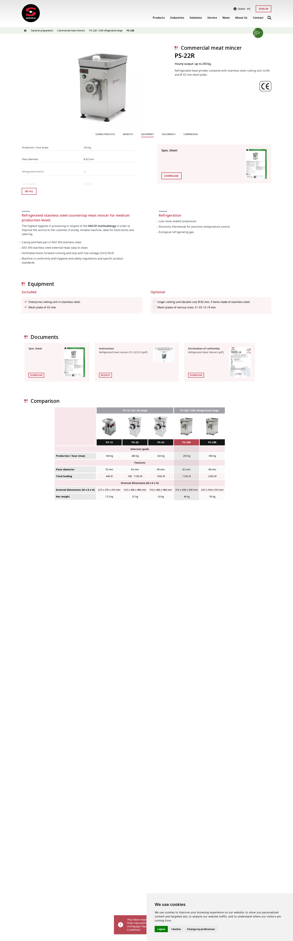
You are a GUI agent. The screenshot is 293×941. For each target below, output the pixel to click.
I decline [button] (176, 929)
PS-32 (161, 442)
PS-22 (135, 442)
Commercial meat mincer (211, 47)
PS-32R (212, 442)
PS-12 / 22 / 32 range (135, 410)
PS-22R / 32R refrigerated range (199, 410)
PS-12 (109, 442)
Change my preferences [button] (201, 929)
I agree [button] (161, 929)
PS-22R (186, 442)
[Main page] (31, 13)
